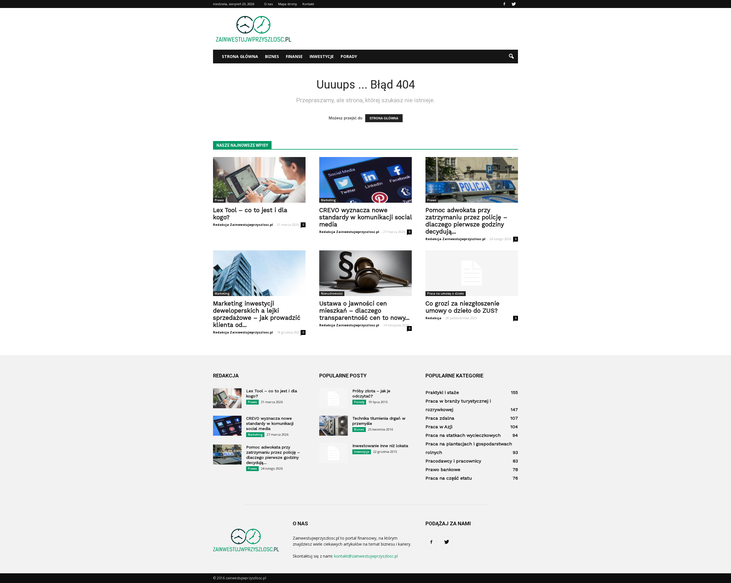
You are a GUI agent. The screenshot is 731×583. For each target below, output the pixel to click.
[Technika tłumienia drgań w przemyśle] (333, 426)
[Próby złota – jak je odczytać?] (333, 398)
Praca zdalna (439, 418)
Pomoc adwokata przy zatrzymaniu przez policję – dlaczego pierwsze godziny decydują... (466, 220)
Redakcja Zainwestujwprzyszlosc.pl (243, 224)
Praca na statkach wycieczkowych (463, 435)
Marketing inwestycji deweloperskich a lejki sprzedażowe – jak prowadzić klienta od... (256, 314)
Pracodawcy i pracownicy (453, 461)
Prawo (219, 200)
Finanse (294, 56)
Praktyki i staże (442, 392)
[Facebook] (504, 4)
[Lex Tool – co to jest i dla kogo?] (259, 180)
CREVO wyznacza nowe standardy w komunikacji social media (365, 217)
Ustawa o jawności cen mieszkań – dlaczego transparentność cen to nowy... (364, 310)
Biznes (272, 56)
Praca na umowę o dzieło (445, 293)
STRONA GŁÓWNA (383, 118)
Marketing (328, 200)
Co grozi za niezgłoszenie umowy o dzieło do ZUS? (462, 307)
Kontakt (308, 4)
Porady (349, 56)
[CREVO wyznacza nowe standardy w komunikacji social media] (365, 180)
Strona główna (240, 56)
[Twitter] (513, 4)
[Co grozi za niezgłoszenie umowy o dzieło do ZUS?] (471, 273)
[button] (511, 56)
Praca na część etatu (448, 478)
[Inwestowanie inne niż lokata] (333, 453)
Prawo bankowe (442, 469)
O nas (268, 4)
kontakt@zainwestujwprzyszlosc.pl (366, 556)
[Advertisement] (414, 29)
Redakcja (433, 318)
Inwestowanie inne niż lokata (380, 445)
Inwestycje (322, 56)
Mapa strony (287, 4)
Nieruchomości (332, 293)
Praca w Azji (438, 426)
